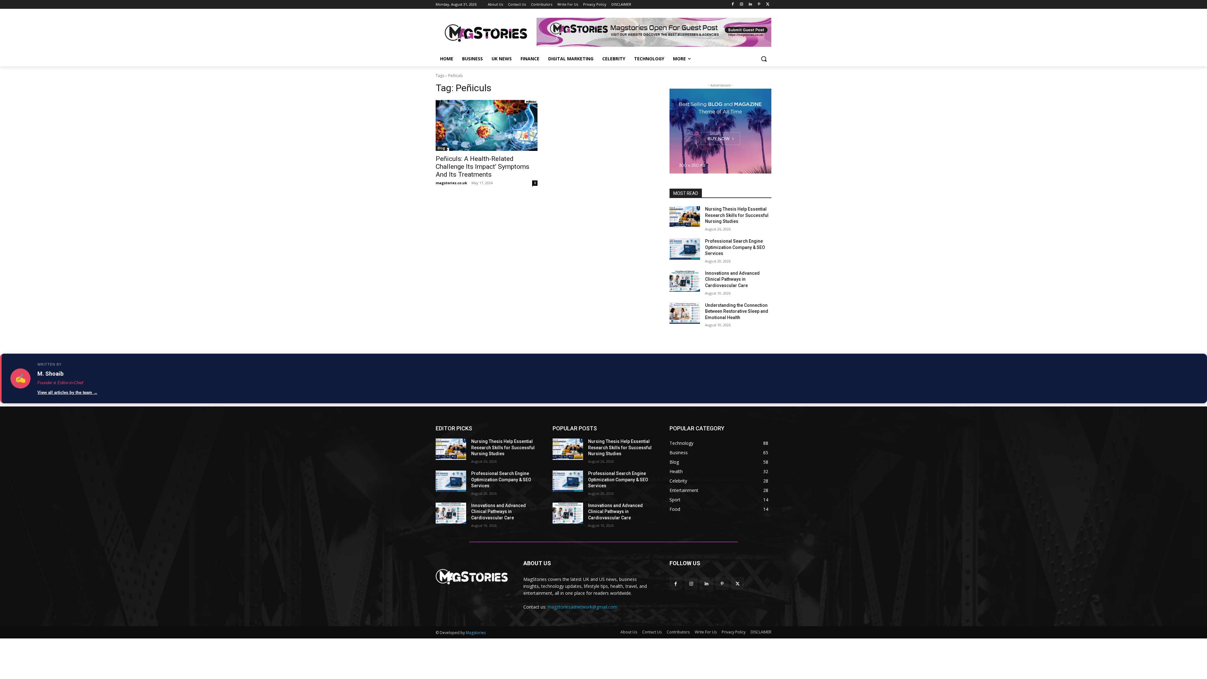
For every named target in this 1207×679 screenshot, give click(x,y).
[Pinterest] (759, 4)
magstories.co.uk (451, 182)
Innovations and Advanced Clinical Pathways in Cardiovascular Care (732, 279)
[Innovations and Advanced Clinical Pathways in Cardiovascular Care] (685, 281)
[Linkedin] (750, 4)
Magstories (476, 632)
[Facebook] (732, 4)
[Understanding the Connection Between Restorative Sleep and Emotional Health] (685, 313)
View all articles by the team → (67, 392)
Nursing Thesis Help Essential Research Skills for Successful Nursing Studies (737, 215)
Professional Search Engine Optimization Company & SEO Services (735, 247)
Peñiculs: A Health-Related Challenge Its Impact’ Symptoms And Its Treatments (482, 166)
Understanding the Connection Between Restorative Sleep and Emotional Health (736, 311)
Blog (441, 148)
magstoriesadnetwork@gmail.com (582, 607)
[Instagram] (741, 4)
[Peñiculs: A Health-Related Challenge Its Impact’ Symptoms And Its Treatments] (486, 125)
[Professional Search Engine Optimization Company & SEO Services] (685, 249)
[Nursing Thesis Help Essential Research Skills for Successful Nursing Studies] (685, 217)
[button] (763, 58)
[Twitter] (767, 4)
